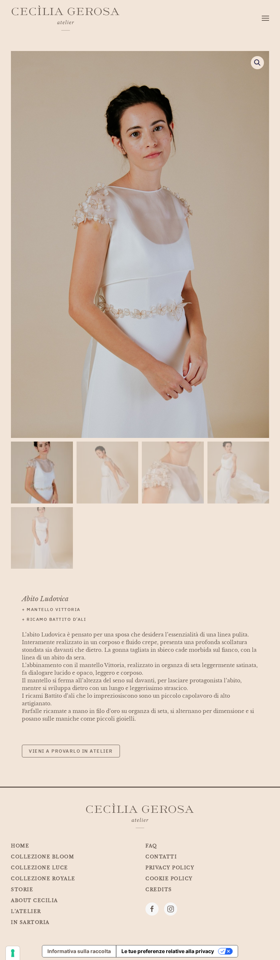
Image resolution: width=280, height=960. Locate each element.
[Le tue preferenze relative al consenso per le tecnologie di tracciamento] (13, 953)
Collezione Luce (39, 867)
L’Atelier (26, 911)
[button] (265, 18)
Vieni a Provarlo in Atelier (71, 751)
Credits (158, 889)
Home (20, 846)
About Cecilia (34, 900)
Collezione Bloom (42, 856)
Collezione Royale (43, 878)
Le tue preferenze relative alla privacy (167, 951)
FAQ (151, 846)
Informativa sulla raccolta (79, 951)
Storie (22, 889)
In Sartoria (30, 922)
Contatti (161, 856)
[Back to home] (65, 18)
